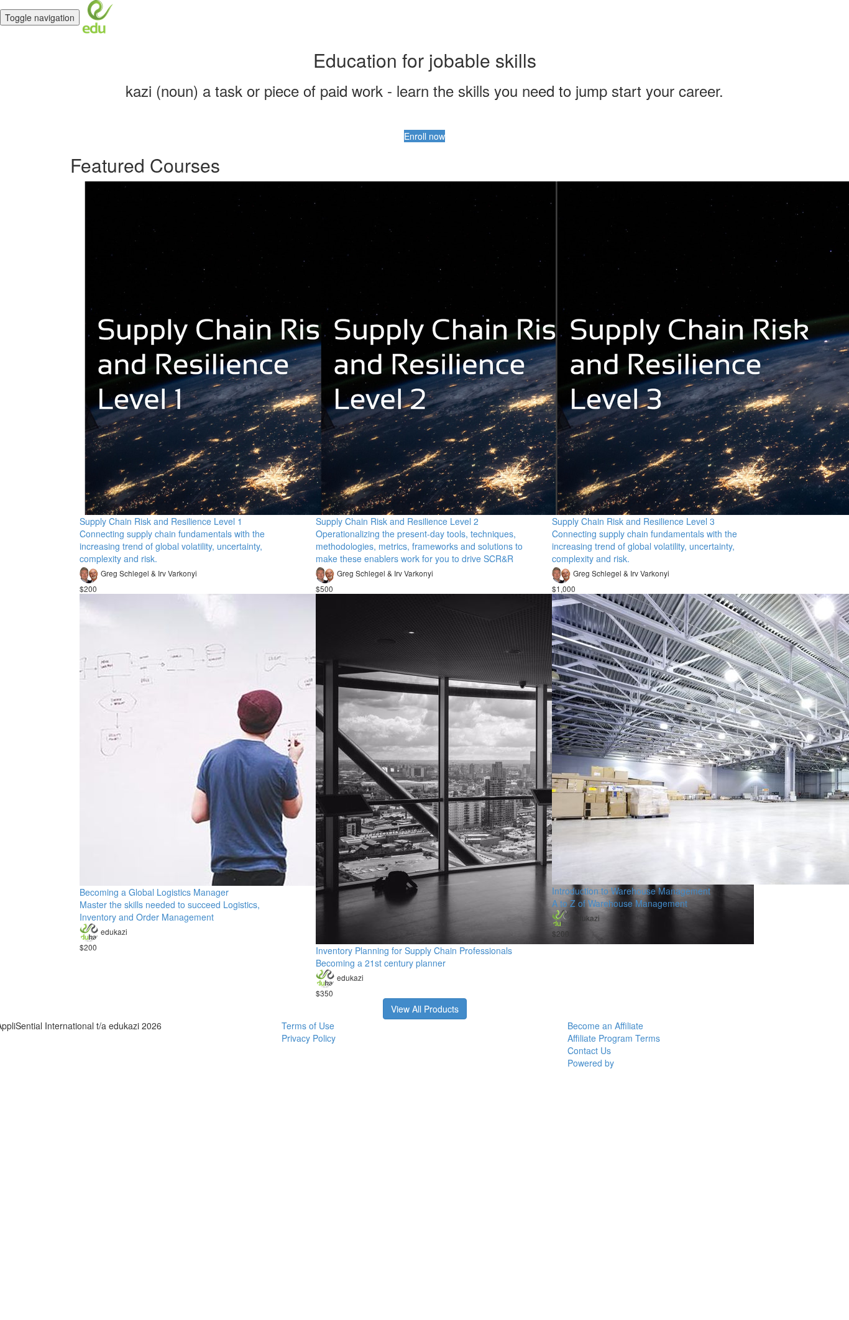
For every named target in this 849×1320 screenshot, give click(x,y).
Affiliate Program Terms (613, 1038)
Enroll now (424, 136)
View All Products (425, 1009)
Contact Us (589, 1050)
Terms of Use (308, 1025)
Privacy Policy (309, 1038)
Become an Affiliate (605, 1025)
